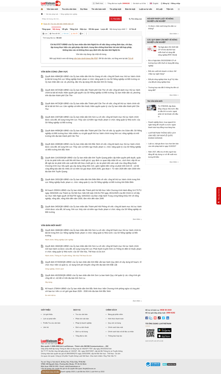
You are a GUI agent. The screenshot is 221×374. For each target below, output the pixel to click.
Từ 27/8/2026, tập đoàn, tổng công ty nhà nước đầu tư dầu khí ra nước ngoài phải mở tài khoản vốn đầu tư (168, 111)
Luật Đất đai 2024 (82, 371)
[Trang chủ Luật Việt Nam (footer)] (52, 344)
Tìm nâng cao (136, 19)
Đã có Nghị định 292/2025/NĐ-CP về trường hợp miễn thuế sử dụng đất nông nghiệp (163, 63)
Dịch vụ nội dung (82, 331)
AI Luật (159, 9)
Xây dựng (48, 282)
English (155, 3)
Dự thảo (83, 9)
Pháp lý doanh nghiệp (84, 323)
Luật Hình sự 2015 (97, 371)
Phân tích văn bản (82, 319)
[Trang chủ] (42, 9)
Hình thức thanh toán (116, 319)
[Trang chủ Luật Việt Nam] (51, 3)
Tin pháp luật (115, 9)
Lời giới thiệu (48, 314)
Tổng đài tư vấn (81, 336)
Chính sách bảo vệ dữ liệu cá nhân (121, 331)
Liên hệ (46, 327)
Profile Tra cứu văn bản (51, 323)
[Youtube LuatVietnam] (155, 318)
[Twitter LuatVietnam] (163, 318)
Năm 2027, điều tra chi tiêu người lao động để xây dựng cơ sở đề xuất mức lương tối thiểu (162, 154)
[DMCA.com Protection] (169, 365)
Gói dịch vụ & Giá (139, 3)
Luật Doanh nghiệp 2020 (66, 371)
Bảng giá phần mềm (115, 314)
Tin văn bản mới (99, 9)
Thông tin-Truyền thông (63, 256)
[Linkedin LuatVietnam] (167, 318)
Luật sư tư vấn (145, 9)
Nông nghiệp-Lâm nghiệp (64, 240)
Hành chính (49, 240)
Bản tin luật (130, 9)
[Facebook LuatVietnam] (146, 318)
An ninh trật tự (50, 295)
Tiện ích (169, 9)
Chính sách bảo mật (115, 327)
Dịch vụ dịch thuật (82, 327)
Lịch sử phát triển (49, 319)
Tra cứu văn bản (69, 9)
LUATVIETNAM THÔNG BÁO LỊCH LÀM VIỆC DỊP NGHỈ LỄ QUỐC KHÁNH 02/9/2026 (162, 135)
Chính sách (59, 269)
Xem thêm (137, 219)
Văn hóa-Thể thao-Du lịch (82, 256)
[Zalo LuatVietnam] (151, 318)
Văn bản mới (52, 9)
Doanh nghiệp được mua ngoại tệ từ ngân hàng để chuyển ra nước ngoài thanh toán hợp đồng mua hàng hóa (162, 124)
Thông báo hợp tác (115, 336)
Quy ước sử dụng (114, 323)
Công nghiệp (50, 269)
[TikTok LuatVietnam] (159, 318)
